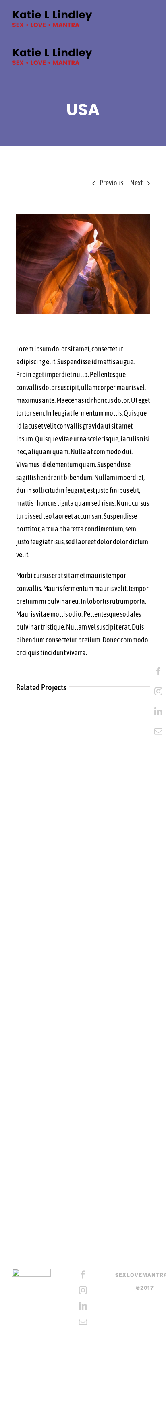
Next (136, 182)
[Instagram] (158, 691)
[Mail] (158, 732)
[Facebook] (158, 671)
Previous (111, 182)
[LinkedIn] (158, 712)
